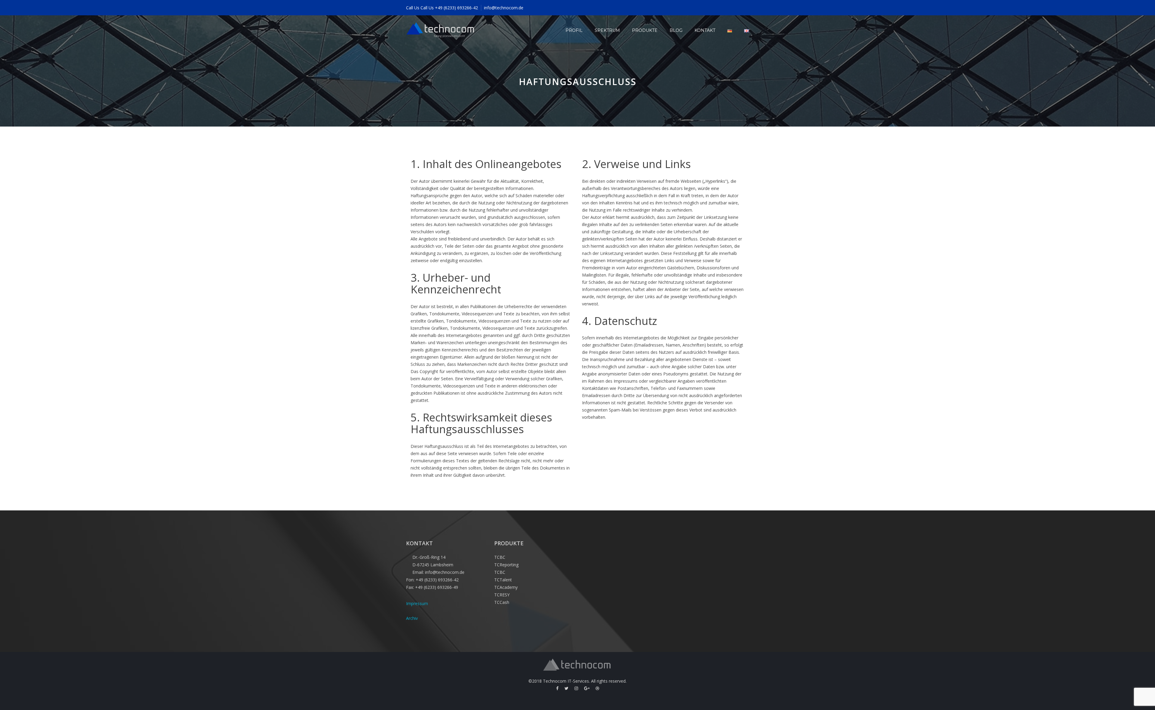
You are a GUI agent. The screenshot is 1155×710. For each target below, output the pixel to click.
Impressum (417, 603)
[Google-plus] (587, 688)
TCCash (501, 602)
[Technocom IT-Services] (440, 30)
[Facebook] (557, 688)
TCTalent (503, 580)
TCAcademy (506, 587)
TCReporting (506, 565)
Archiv (412, 618)
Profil (574, 30)
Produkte (645, 30)
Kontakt (705, 30)
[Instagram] (576, 688)
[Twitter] (566, 688)
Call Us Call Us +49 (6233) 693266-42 (442, 8)
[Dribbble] (597, 688)
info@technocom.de (503, 8)
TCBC (499, 557)
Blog (676, 30)
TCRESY (502, 595)
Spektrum (607, 30)
